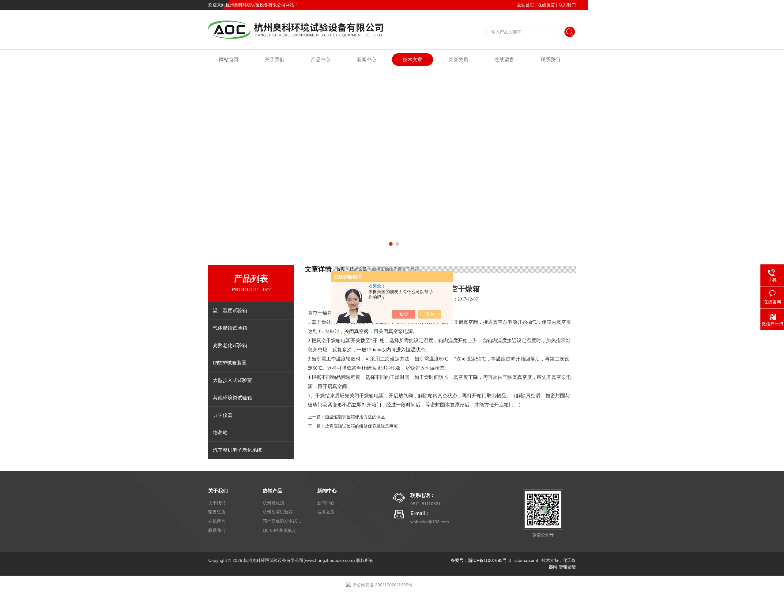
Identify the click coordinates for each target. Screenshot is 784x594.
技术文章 (412, 59)
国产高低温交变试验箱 (283, 521)
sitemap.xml (526, 560)
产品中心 (320, 59)
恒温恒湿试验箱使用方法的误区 (355, 417)
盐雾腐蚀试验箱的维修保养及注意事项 (361, 426)
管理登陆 (567, 566)
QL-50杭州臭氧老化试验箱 (283, 530)
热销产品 (272, 490)
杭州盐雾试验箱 (278, 512)
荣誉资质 (458, 59)
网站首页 (229, 59)
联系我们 (567, 4)
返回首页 (525, 4)
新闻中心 (366, 59)
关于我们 (275, 59)
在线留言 (546, 4)
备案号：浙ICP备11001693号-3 (481, 560)
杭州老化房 (273, 502)
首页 (340, 269)
